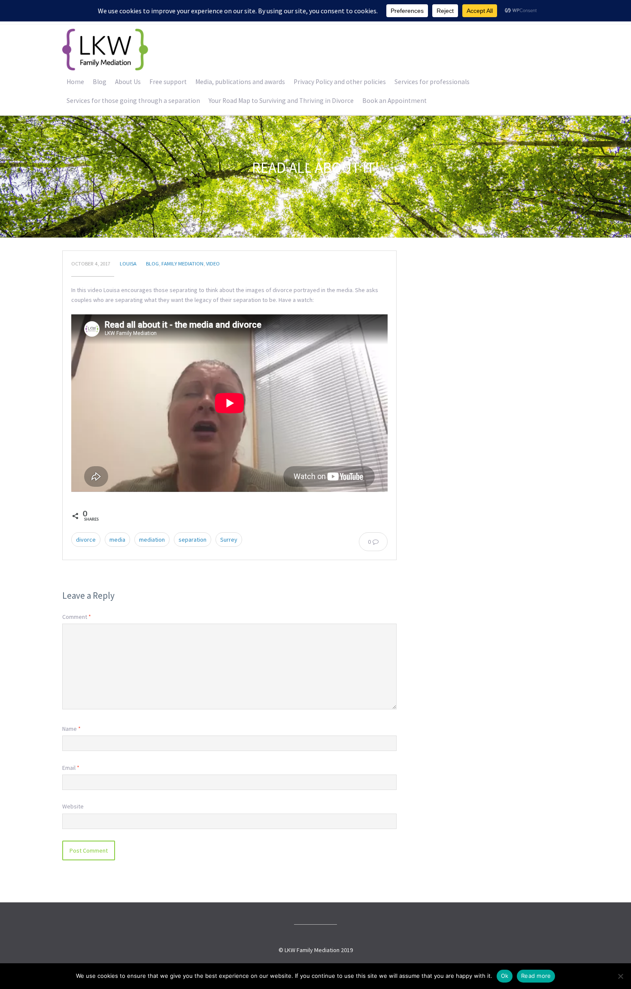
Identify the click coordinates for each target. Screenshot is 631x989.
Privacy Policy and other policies (340, 82)
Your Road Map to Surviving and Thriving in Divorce (281, 100)
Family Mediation (182, 263)
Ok (505, 975)
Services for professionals (432, 82)
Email (70, 768)
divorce (86, 539)
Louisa (128, 263)
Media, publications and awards (240, 82)
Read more (536, 975)
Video (213, 263)
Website (73, 806)
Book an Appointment (394, 100)
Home (75, 82)
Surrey (228, 539)
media (117, 539)
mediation (152, 539)
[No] (620, 976)
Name (71, 729)
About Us (128, 82)
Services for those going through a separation (133, 100)
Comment (76, 617)
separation (192, 539)
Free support (168, 82)
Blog (99, 82)
